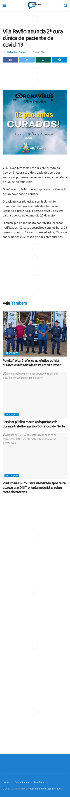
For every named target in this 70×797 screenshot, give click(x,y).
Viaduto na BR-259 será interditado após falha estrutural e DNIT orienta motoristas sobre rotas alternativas (34, 487)
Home (6, 782)
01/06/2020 (39, 52)
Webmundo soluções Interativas (46, 789)
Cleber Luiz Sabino (16, 52)
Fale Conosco (41, 782)
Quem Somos (22, 782)
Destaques (12, 353)
